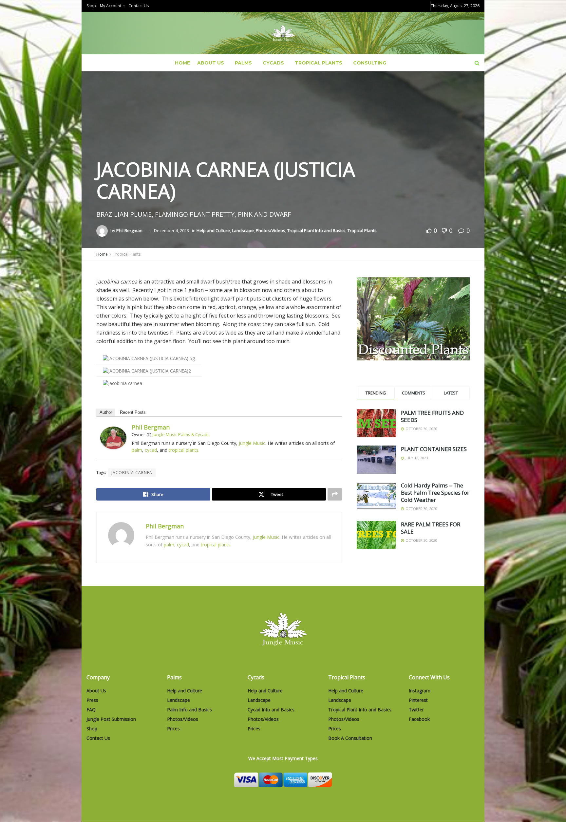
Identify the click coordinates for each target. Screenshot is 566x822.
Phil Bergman (129, 230)
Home (182, 63)
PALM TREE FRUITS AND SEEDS (432, 416)
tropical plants (183, 450)
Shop (91, 6)
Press (92, 700)
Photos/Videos (270, 230)
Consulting (369, 63)
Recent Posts (133, 412)
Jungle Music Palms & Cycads (181, 434)
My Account (110, 6)
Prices (173, 728)
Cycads (273, 63)
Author (106, 412)
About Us (210, 63)
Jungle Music (252, 443)
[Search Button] (477, 62)
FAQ (91, 709)
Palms (243, 63)
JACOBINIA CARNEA (131, 472)
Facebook (419, 719)
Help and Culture (213, 230)
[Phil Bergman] (113, 437)
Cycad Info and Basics (271, 709)
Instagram (419, 690)
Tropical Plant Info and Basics (316, 230)
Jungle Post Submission (111, 719)
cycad (151, 450)
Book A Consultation (350, 738)
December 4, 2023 (171, 230)
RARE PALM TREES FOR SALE (430, 528)
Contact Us (138, 6)
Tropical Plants (318, 63)
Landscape (243, 230)
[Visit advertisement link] (413, 318)
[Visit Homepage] (283, 33)
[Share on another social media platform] (335, 494)
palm (137, 450)
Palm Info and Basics (189, 709)
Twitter (416, 709)
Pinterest (418, 700)
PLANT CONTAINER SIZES (434, 449)
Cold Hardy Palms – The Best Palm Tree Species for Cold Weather (435, 492)
